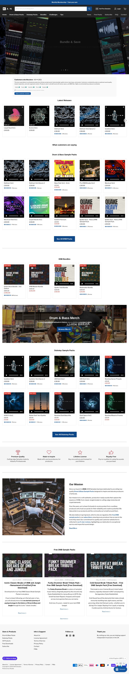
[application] (64, 125)
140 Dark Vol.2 (59, 379)
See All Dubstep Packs (64, 435)
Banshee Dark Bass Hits (62, 415)
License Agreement (40, 638)
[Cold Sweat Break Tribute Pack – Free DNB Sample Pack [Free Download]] (107, 565)
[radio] (117, 663)
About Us (37, 635)
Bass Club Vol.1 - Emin (62, 183)
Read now (21, 613)
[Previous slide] (5, 46)
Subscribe (108, 14)
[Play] (57, 125)
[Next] (126, 120)
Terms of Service (39, 641)
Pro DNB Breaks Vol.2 (87, 183)
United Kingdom (116, 658)
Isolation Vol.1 (110, 129)
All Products (6, 641)
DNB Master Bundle (36, 286)
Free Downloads (7, 643)
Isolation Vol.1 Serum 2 (37, 379)
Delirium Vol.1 (59, 129)
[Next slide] (124, 46)
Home (4, 14)
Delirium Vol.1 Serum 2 (87, 129)
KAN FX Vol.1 (8, 415)
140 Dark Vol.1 (85, 379)
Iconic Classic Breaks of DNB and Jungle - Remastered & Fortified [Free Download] (22, 585)
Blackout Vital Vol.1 (10, 220)
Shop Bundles (64, 51)
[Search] (89, 9)
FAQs (35, 649)
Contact (124, 14)
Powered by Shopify (8, 668)
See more (63, 619)
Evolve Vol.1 (33, 128)
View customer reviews (22, 93)
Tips (61, 14)
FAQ (116, 14)
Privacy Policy (38, 643)
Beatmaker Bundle (86, 287)
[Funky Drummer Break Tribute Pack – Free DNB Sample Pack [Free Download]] (64, 565)
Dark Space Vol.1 (85, 415)
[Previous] (3, 120)
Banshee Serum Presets (113, 379)
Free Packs (98, 14)
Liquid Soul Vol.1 (9, 128)
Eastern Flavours (60, 220)
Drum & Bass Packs (16, 14)
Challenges (53, 14)
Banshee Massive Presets (114, 415)
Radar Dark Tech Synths (37, 415)
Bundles (43, 14)
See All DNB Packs (64, 239)
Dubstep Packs (32, 14)
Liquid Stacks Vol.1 (35, 220)
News (89, 14)
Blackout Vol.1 (110, 183)
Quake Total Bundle (61, 287)
